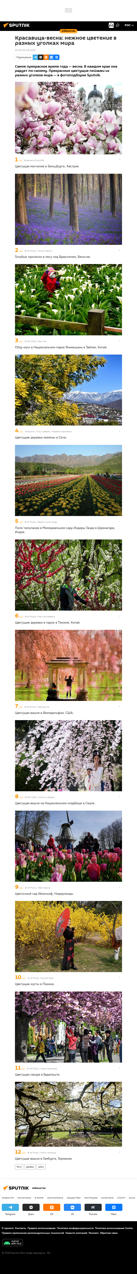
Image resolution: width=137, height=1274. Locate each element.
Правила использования (41, 1228)
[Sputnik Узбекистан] (17, 28)
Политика (24, 1197)
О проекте (8, 1228)
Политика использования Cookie (114, 1228)
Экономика (55, 1197)
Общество (74, 1197)
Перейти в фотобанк (62, 431)
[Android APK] (13, 1243)
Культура (107, 1197)
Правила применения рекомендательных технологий (33, 1233)
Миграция (91, 1197)
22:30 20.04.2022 (25, 50)
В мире (39, 1197)
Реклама (93, 1233)
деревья (30, 1166)
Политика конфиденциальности (75, 1228)
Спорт (121, 1197)
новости (8, 1197)
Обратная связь (109, 1233)
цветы (41, 1166)
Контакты (20, 1228)
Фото (19, 1166)
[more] (119, 159)
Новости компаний (76, 1233)
